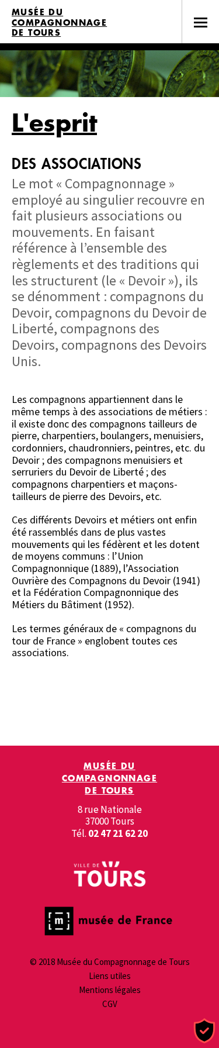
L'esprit (54, 122)
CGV (109, 1003)
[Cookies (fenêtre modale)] (204, 1031)
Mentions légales (110, 989)
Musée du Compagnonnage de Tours (59, 22)
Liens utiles (110, 975)
